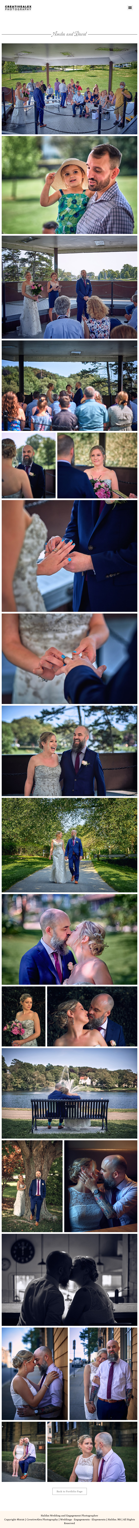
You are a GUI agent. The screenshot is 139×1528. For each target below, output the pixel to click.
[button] (69, 88)
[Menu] (130, 7)
